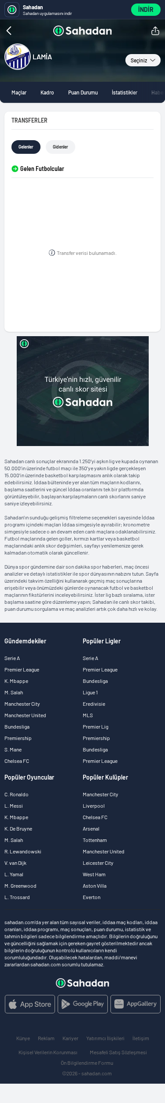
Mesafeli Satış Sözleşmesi (118, 1052)
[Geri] (26, 30)
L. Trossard (17, 897)
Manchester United (25, 715)
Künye (23, 1038)
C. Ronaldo (16, 794)
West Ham (94, 874)
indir (146, 9)
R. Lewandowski (22, 851)
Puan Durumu (83, 92)
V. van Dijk (15, 863)
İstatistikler (124, 92)
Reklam (46, 1038)
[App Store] (30, 1004)
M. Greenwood (20, 885)
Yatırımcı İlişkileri (105, 1038)
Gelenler (25, 146)
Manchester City (22, 703)
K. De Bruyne (18, 828)
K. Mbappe (16, 681)
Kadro (47, 92)
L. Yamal (13, 874)
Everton (91, 897)
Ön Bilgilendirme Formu (87, 1062)
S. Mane (13, 749)
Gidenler (60, 146)
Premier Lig (95, 726)
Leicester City (98, 863)
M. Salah (13, 692)
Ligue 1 (90, 692)
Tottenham (95, 840)
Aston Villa (94, 885)
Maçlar (18, 92)
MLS (88, 715)
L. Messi (13, 805)
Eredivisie (94, 703)
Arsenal (91, 828)
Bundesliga (16, 726)
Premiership (18, 738)
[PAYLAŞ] (155, 30)
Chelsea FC (16, 761)
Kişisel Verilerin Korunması (47, 1052)
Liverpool (94, 805)
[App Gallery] (135, 1004)
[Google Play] (83, 1004)
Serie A (12, 658)
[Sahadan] (82, 30)
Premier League (21, 669)
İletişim (140, 1038)
